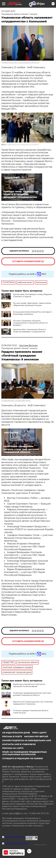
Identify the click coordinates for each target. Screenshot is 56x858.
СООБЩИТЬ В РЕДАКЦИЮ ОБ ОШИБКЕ (22, 758)
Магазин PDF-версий (36, 736)
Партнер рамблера (40, 844)
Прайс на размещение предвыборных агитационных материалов (24, 753)
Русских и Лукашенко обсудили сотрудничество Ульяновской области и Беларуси (30, 323)
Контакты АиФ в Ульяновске (19, 744)
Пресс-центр (39, 732)
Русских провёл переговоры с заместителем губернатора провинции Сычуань (32, 304)
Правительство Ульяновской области (20, 62)
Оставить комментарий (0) (28, 261)
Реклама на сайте (12, 748)
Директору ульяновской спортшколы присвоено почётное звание (29, 685)
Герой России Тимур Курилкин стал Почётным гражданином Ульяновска (33, 703)
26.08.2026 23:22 (9, 345)
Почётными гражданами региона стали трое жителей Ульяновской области (32, 694)
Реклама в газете (12, 736)
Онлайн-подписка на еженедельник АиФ (26, 740)
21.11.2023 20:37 (8, 11)
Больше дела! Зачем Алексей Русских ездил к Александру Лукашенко (32, 313)
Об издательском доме (16, 732)
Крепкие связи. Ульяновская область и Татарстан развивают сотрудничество (29, 330)
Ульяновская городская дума (15, 400)
